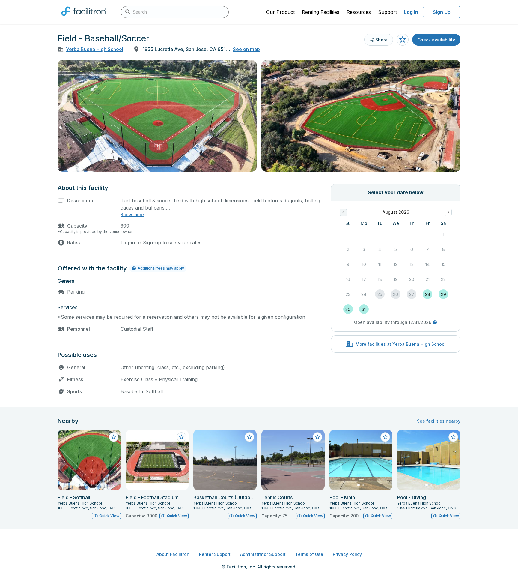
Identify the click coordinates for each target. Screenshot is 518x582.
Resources (359, 12)
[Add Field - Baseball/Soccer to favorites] (403, 40)
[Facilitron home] (84, 18)
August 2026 (396, 212)
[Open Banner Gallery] (157, 116)
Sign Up (442, 12)
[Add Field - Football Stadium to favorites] (181, 437)
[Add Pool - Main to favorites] (385, 437)
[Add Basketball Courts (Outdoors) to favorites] (249, 437)
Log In (411, 12)
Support (387, 12)
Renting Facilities (320, 12)
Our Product (280, 12)
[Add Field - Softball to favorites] (113, 437)
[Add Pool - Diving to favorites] (453, 437)
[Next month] (448, 212)
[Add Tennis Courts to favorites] (317, 437)
